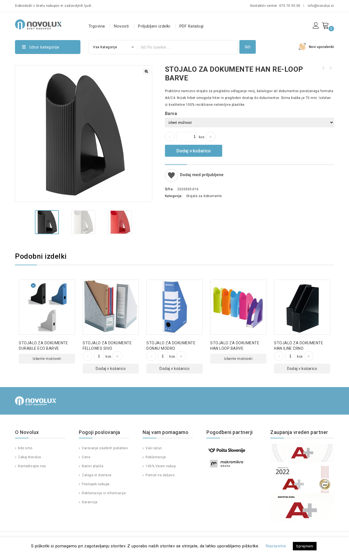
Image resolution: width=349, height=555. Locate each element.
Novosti (121, 26)
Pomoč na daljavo (159, 475)
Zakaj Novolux (29, 457)
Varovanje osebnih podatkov (104, 448)
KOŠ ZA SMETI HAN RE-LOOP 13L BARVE (330, 68)
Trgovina (97, 26)
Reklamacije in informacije (103, 493)
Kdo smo (24, 448)
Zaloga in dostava (96, 475)
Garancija (89, 502)
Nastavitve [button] (276, 546)
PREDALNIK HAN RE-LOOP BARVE (323, 68)
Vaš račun (153, 448)
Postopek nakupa (95, 484)
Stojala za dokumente (204, 196)
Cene (85, 457)
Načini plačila (92, 466)
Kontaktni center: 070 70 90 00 (275, 6)
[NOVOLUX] (38, 23)
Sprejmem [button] (304, 546)
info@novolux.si (321, 6)
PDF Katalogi (191, 26)
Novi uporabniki (321, 47)
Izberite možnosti (47, 359)
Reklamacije (155, 457)
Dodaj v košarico (193, 150)
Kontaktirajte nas (31, 466)
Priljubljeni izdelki (154, 26)
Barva (171, 113)
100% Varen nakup (160, 466)
